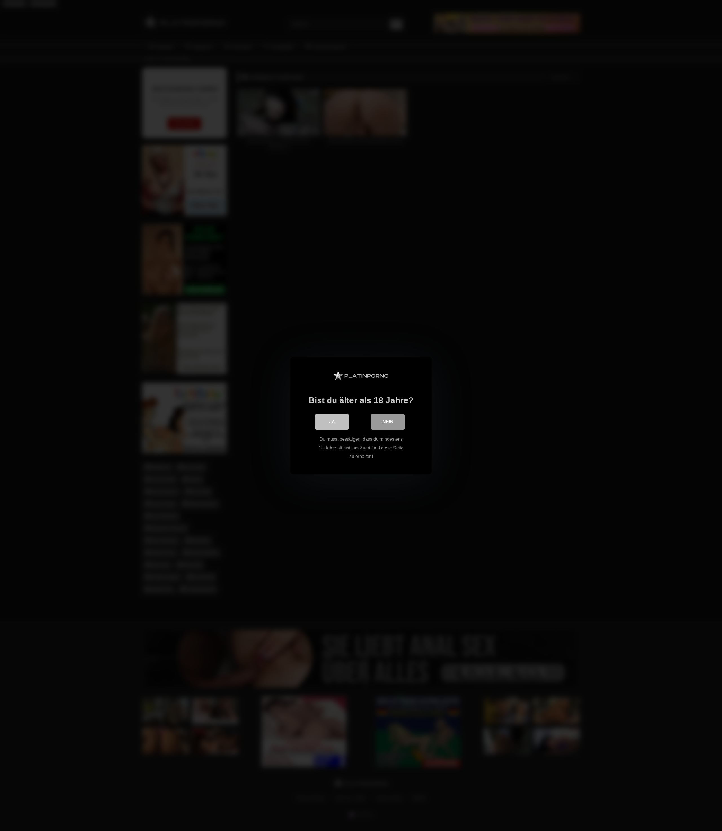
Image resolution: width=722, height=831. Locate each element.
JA (332, 421)
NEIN (387, 421)
